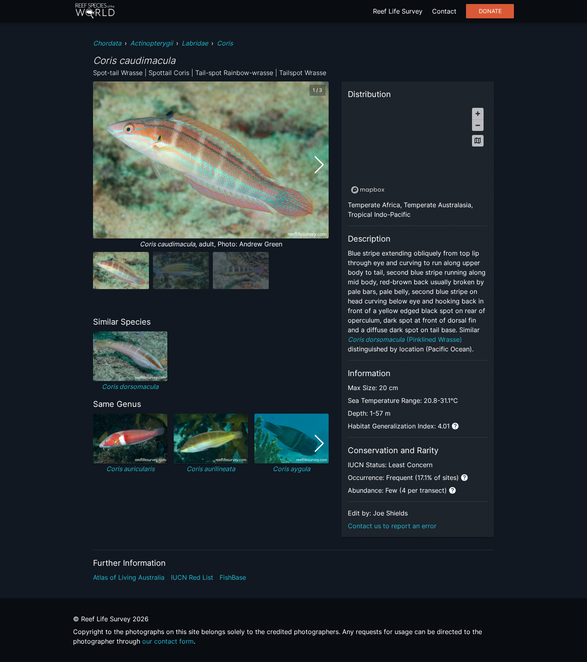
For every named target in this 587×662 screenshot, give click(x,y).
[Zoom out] (478, 125)
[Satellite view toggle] (478, 141)
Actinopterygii (151, 43)
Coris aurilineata (210, 469)
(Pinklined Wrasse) (405, 339)
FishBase (233, 577)
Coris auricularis (130, 469)
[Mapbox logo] (367, 189)
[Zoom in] (478, 113)
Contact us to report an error (392, 526)
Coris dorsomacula (130, 386)
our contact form (168, 641)
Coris (225, 43)
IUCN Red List (192, 577)
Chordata (107, 43)
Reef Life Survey (397, 11)
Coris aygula (291, 469)
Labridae (195, 43)
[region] (418, 150)
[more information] (455, 426)
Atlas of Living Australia (129, 577)
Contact (444, 11)
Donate (490, 11)
